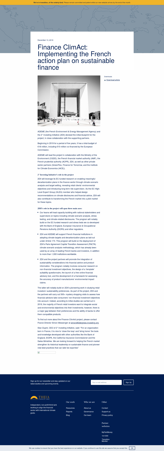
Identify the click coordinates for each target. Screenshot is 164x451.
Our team (87, 415)
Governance (89, 411)
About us (87, 408)
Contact (105, 408)
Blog (68, 415)
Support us (106, 411)
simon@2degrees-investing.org (85, 322)
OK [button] (132, 448)
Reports (69, 411)
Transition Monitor (106, 440)
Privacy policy (107, 415)
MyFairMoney (107, 432)
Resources (70, 408)
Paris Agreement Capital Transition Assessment (67, 244)
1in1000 (105, 435)
